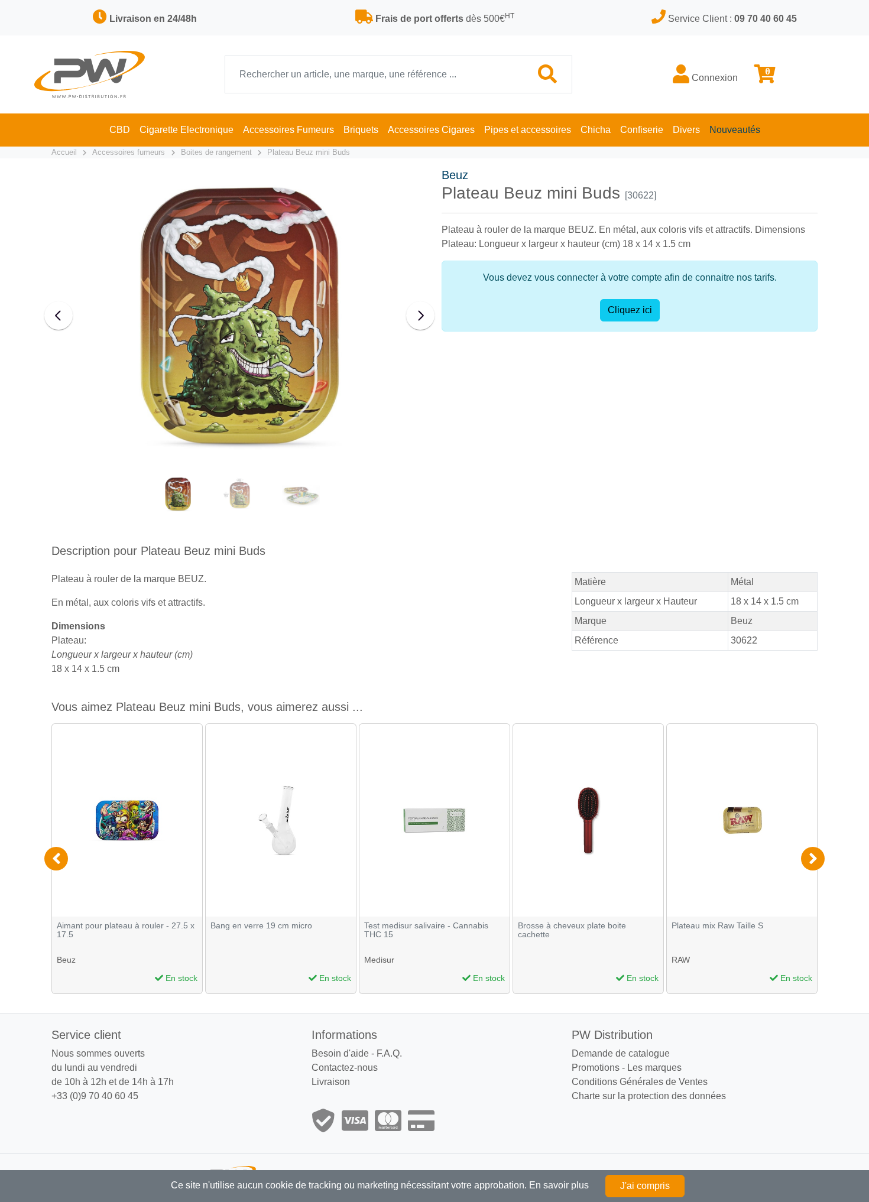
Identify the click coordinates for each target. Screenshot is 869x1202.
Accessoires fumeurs (128, 152)
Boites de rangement (216, 152)
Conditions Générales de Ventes (640, 1082)
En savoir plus (559, 1185)
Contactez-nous (345, 1068)
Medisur (379, 959)
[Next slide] (420, 315)
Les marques (654, 1068)
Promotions (596, 1068)
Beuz (455, 174)
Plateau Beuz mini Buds (308, 152)
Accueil (64, 152)
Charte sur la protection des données (649, 1096)
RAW (681, 959)
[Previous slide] (58, 315)
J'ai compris (645, 1186)
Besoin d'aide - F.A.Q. (357, 1053)
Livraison (331, 1082)
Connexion (713, 78)
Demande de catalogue (621, 1053)
